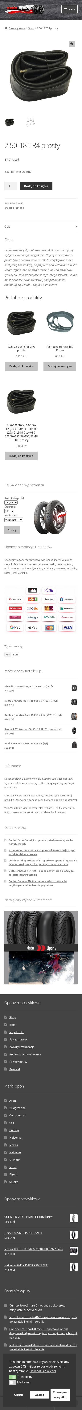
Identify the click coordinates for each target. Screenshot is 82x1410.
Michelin (14, 1160)
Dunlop (14, 1130)
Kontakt (14, 1069)
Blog (12, 1025)
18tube (20, 207)
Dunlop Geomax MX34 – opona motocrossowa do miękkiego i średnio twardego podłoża (38, 883)
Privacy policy (18, 1061)
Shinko (13, 1182)
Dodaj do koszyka (36, 186)
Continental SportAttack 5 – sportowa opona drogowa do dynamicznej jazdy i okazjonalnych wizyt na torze (43, 862)
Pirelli (13, 1174)
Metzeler (15, 1152)
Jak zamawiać (18, 1039)
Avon (12, 1100)
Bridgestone (17, 1108)
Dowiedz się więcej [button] (43, 1371)
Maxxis (13, 1145)
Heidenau (15, 1137)
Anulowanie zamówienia (25, 1054)
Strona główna (17, 28)
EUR (15, 654)
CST (11, 1123)
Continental (17, 1115)
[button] (72, 44)
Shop (31, 28)
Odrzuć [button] (18, 1394)
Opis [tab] (7, 226)
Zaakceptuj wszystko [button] (60, 1395)
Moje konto (16, 1032)
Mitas (13, 1167)
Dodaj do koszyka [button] (21, 366)
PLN (8, 654)
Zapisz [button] (39, 1394)
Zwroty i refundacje (21, 1047)
